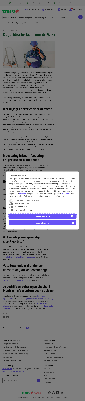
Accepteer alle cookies (42, 216)
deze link (22, 193)
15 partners (65, 193)
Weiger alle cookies (42, 223)
